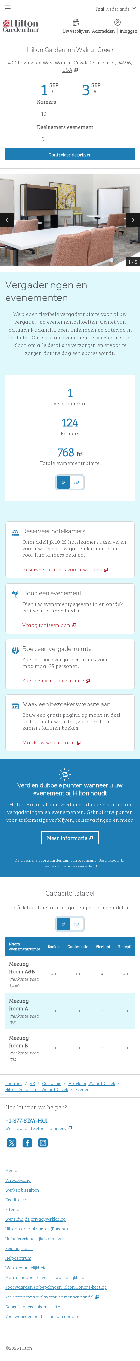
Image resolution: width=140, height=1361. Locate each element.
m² (76, 482)
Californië (51, 1082)
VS (32, 1082)
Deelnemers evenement (65, 127)
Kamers (46, 101)
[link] (65, 569)
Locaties (13, 1082)
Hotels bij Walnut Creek (91, 1082)
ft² (63, 482)
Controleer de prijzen (91, 153)
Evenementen (88, 1089)
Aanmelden (103, 31)
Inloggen (128, 31)
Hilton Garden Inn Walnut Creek (36, 1089)
